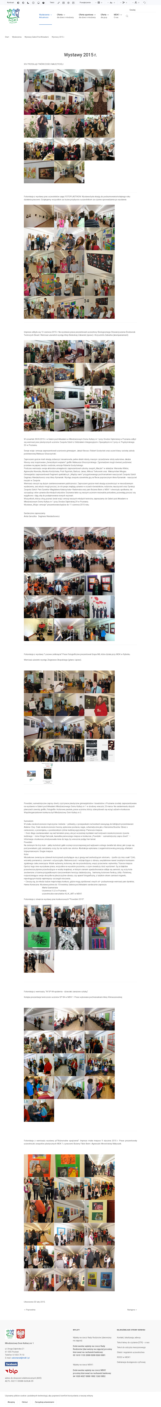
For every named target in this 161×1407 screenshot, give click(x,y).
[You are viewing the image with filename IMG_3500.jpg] (69, 172)
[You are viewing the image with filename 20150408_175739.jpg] (100, 915)
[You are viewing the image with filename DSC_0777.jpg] (39, 307)
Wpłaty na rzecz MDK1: (83, 1364)
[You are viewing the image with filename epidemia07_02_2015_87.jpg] (39, 1110)
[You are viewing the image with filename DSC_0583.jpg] (100, 1188)
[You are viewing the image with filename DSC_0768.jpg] (100, 261)
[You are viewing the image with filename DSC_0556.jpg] (39, 1188)
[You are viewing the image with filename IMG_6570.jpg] (69, 727)
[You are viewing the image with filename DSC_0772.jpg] (39, 284)
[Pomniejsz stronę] (96, 2)
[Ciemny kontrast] (28, 2)
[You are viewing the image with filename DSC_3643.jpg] (100, 80)
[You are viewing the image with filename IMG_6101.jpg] (39, 1280)
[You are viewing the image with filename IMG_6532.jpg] (39, 682)
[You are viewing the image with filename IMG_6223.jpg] (69, 1019)
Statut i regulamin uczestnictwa (130, 1352)
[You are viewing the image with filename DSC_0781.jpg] (100, 307)
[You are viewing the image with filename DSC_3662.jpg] (39, 149)
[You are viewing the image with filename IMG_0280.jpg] (100, 351)
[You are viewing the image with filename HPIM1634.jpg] (39, 629)
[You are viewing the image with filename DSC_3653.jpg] (69, 126)
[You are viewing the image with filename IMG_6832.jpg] (100, 397)
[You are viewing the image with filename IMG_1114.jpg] (69, 374)
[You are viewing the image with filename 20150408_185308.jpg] (69, 938)
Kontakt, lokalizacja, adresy (129, 1337)
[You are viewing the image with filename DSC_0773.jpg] (69, 284)
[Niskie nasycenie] (38, 2)
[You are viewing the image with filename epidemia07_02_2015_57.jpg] (69, 1087)
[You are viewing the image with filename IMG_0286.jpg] (39, 374)
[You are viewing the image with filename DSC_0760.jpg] (100, 239)
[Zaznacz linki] (58, 2)
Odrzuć (25, 1402)
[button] (45, 16)
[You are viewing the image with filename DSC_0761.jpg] (39, 261)
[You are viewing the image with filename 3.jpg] (39, 961)
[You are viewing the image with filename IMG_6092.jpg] (39, 1257)
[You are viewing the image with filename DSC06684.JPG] (100, 216)
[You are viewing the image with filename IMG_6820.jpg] (39, 397)
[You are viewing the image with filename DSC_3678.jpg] (100, 149)
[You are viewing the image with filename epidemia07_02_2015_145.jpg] (69, 1064)
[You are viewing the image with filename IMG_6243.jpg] (69, 1042)
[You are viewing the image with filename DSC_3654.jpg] (100, 126)
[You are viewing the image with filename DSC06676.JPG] (39, 216)
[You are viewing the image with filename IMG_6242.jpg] (39, 1042)
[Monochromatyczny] (23, 2)
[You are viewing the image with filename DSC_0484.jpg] (39, 1165)
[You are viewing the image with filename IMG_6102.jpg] (69, 1280)
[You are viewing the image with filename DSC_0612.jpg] (69, 1211)
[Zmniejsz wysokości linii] (121, 2)
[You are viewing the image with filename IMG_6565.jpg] (39, 727)
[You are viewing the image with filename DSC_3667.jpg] (69, 149)
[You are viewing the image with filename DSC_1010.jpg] (39, 351)
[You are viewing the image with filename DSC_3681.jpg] (39, 172)
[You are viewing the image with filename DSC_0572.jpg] (69, 1188)
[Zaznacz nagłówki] (63, 2)
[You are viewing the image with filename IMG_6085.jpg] (69, 1234)
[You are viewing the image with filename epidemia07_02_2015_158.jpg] (100, 1064)
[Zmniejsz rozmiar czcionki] (108, 2)
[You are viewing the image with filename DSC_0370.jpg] (69, 538)
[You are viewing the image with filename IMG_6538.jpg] (69, 682)
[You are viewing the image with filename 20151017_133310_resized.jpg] (39, 80)
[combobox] (141, 10)
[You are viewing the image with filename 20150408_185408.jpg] (100, 938)
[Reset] (144, 2)
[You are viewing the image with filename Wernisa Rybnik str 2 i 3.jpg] (100, 750)
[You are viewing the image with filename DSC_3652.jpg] (39, 126)
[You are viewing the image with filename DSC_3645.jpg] (39, 103)
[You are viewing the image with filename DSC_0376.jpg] (69, 561)
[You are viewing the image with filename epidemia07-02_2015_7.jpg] (100, 1042)
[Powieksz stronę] (102, 2)
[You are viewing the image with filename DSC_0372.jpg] (100, 538)
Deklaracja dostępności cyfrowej (131, 1362)
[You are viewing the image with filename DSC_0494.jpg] (69, 1165)
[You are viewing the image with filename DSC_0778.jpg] (69, 307)
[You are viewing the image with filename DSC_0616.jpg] (100, 1211)
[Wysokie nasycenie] (43, 2)
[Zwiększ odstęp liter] (139, 2)
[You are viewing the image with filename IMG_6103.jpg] (100, 1280)
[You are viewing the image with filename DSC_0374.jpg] (39, 561)
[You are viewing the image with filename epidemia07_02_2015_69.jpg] (100, 1087)
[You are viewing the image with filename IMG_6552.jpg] (39, 704)
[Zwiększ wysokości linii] (126, 2)
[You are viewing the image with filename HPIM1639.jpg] (100, 629)
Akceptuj (11, 1402)
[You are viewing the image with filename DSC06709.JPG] (69, 239)
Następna (131, 1310)
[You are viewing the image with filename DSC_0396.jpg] (69, 606)
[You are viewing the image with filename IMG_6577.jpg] (100, 727)
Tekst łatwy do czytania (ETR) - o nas (133, 1342)
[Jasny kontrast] (33, 2)
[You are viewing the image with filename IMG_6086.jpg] (100, 1234)
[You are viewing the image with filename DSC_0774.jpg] (100, 284)
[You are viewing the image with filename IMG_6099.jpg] (69, 1257)
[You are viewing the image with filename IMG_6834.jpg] (39, 420)
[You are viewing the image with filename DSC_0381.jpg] (39, 584)
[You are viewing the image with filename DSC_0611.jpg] (39, 1211)
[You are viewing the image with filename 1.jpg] (39, 915)
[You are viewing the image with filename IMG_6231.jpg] (100, 1019)
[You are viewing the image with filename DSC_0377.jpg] (100, 561)
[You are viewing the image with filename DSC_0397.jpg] (100, 606)
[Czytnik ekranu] (68, 2)
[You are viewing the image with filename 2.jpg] (69, 915)
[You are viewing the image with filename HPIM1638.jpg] (69, 629)
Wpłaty (76, 1330)
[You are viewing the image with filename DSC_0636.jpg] (39, 1234)
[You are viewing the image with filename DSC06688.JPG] (39, 239)
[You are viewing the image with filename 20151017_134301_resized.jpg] (69, 80)
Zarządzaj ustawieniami (44, 1402)
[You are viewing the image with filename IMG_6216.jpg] (39, 1019)
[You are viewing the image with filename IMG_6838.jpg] (69, 420)
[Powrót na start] (13, 16)
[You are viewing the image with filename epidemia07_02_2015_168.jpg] (39, 1087)
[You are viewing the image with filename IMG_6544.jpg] (100, 682)
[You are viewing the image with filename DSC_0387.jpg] (69, 584)
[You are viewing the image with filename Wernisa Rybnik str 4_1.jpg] (39, 773)
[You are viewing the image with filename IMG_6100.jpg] (100, 1257)
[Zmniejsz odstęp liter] (133, 2)
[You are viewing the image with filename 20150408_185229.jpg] (39, 938)
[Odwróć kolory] (18, 2)
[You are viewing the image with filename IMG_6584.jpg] (69, 750)
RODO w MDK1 (123, 1357)
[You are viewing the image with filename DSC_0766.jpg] (69, 261)
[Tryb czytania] (73, 2)
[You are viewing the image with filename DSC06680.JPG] (69, 216)
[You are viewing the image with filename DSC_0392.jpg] (39, 606)
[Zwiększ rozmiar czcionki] (114, 2)
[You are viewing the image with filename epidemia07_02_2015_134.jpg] (39, 1064)
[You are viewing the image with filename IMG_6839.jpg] (100, 420)
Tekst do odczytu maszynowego (131, 1347)
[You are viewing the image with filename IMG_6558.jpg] (69, 704)
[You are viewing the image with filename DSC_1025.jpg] (69, 351)
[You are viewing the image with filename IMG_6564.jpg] (100, 704)
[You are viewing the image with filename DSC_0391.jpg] (100, 584)
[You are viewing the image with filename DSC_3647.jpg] (69, 103)
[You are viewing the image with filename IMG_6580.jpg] (39, 750)
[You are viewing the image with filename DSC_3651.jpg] (100, 103)
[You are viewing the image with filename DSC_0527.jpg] (100, 1165)
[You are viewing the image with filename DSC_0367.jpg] (39, 538)
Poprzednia (30, 1310)
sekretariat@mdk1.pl (20, 1358)
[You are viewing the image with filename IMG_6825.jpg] (69, 397)
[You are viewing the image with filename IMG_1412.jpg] (100, 374)
